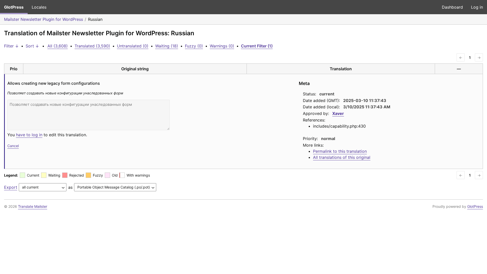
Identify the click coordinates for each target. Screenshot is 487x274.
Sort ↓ (32, 45)
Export (10, 187)
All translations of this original (341, 157)
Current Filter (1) (257, 45)
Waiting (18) (166, 45)
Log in (477, 7)
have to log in (29, 134)
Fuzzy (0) (194, 45)
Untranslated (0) (132, 45)
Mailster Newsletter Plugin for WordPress (43, 19)
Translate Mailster (32, 206)
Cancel (13, 146)
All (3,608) (57, 45)
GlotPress (14, 7)
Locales (39, 7)
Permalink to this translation (340, 151)
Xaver (338, 113)
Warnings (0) (222, 45)
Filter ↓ (11, 45)
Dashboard (452, 7)
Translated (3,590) (92, 45)
